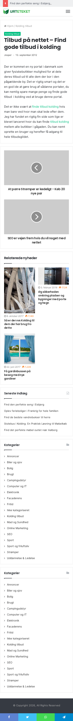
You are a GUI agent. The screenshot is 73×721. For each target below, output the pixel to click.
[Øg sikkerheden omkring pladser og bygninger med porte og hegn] (53, 276)
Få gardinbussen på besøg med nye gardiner (17, 375)
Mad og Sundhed (17, 522)
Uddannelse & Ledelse (21, 558)
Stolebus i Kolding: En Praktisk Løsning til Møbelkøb (35, 423)
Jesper (7, 55)
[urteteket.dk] (16, 11)
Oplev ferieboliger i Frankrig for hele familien (31, 410)
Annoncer (13, 456)
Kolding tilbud (24, 25)
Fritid (10, 504)
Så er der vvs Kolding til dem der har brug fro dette (19, 324)
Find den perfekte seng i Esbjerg (30, 3)
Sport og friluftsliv (18, 546)
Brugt (10, 474)
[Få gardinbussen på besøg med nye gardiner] (19, 349)
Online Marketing (17, 528)
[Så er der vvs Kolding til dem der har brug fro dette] (19, 290)
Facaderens (14, 498)
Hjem (9, 25)
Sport (10, 540)
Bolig (10, 468)
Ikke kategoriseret (18, 510)
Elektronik (13, 492)
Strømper (13, 552)
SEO (9, 534)
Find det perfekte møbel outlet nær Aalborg (30, 430)
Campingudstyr (16, 480)
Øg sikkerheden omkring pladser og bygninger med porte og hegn (52, 297)
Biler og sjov (14, 462)
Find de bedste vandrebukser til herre (27, 417)
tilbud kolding (59, 121)
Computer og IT (17, 486)
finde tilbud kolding (45, 106)
